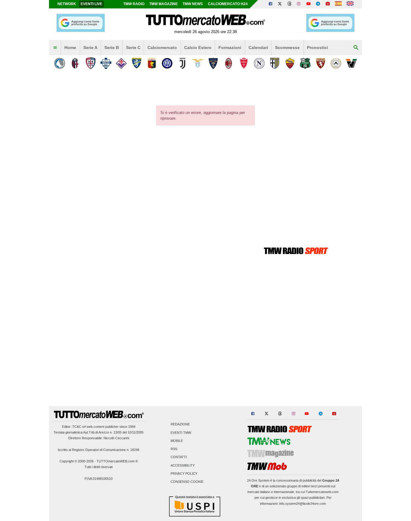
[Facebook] (270, 4)
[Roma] (290, 63)
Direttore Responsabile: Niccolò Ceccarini (98, 438)
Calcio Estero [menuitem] (198, 47)
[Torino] (320, 63)
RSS (174, 449)
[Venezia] (351, 63)
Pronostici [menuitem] (317, 47)
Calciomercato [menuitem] (162, 47)
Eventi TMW (181, 432)
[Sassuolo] (305, 63)
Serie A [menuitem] (90, 47)
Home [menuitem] (70, 47)
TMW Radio (133, 4)
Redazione (180, 424)
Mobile (177, 441)
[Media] (327, 4)
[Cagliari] (90, 63)
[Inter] (167, 63)
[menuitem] (55, 47)
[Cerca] (355, 47)
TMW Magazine (163, 4)
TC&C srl (79, 426)
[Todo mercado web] (338, 4)
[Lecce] (213, 63)
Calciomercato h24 (228, 4)
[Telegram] (318, 4)
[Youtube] (308, 4)
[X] (280, 4)
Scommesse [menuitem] (287, 47)
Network (66, 4)
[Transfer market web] (350, 4)
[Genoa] (152, 63)
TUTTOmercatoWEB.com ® (117, 461)
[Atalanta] (60, 63)
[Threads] (290, 4)
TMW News (193, 4)
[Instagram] (299, 4)
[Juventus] (182, 63)
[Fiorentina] (121, 63)
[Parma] (274, 63)
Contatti (179, 457)
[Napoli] (259, 63)
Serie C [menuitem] (133, 47)
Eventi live (91, 4)
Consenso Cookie (187, 481)
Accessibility (183, 465)
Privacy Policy (184, 473)
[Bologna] (75, 63)
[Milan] (228, 63)
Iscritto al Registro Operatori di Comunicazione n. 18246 (98, 450)
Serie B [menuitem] (111, 47)
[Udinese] (336, 63)
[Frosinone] (136, 63)
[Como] (106, 63)
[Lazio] (198, 63)
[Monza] (244, 63)
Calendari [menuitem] (258, 47)
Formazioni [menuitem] (229, 47)
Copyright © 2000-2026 (77, 461)
